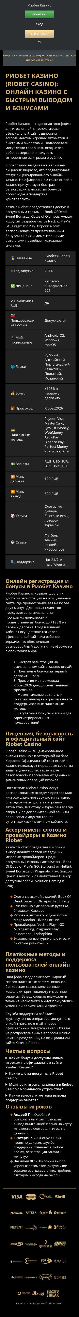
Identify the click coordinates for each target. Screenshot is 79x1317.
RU (39, 41)
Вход (39, 24)
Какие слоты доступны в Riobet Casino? (34, 1075)
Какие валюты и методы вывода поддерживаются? (35, 1097)
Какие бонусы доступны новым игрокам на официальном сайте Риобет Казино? (34, 1062)
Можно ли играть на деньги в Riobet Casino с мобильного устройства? (39, 1086)
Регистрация (40, 34)
